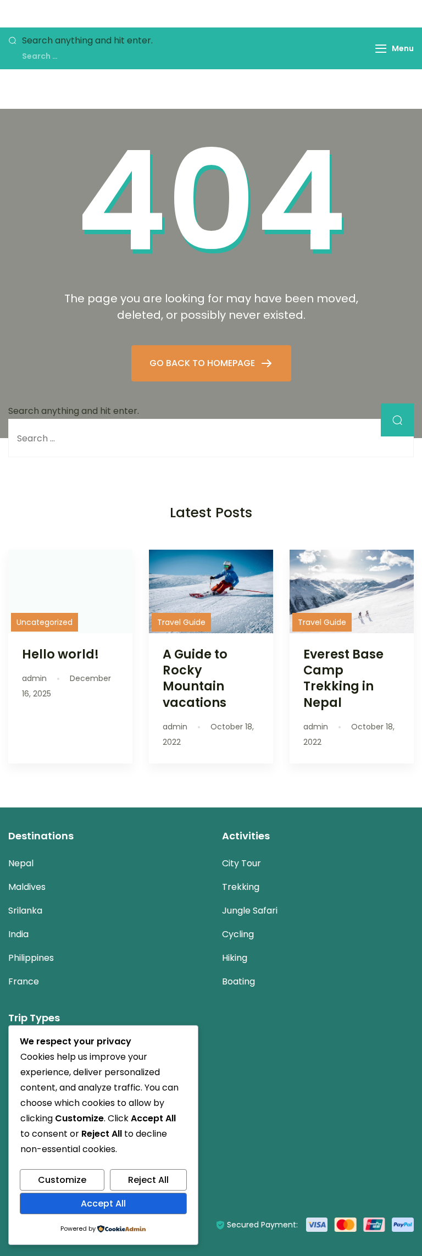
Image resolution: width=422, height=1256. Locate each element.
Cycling (238, 934)
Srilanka (25, 910)
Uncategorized (44, 622)
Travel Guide (181, 622)
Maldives (27, 887)
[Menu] (380, 49)
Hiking (234, 957)
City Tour (241, 863)
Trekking (240, 887)
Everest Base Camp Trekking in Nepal (343, 678)
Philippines (31, 957)
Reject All (148, 1180)
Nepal (21, 863)
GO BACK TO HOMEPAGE (203, 363)
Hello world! (60, 654)
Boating (238, 981)
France (23, 981)
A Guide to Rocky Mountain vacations (195, 678)
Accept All (103, 1203)
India (18, 934)
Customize (62, 1180)
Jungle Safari (249, 910)
